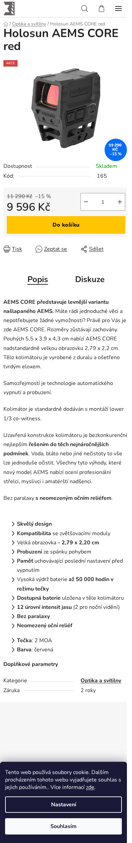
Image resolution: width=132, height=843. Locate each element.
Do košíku (66, 225)
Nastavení (63, 804)
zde (90, 787)
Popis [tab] (37, 279)
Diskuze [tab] (90, 279)
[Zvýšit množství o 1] (120, 201)
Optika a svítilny (101, 680)
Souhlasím (63, 826)
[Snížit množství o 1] (86, 201)
